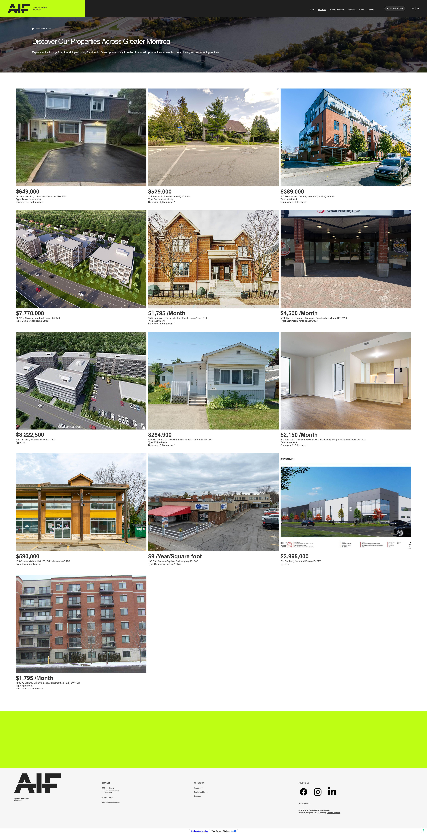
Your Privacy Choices (220, 831)
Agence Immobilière (21, 799)
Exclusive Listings (201, 792)
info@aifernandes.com (111, 803)
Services (197, 796)
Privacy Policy (304, 803)
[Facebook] (304, 792)
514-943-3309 (107, 798)
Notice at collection (199, 831)
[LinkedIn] (332, 792)
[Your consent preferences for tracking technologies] (423, 830)
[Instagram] (318, 792)
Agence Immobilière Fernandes (40, 8)
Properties (198, 788)
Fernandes (18, 801)
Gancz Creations (333, 813)
